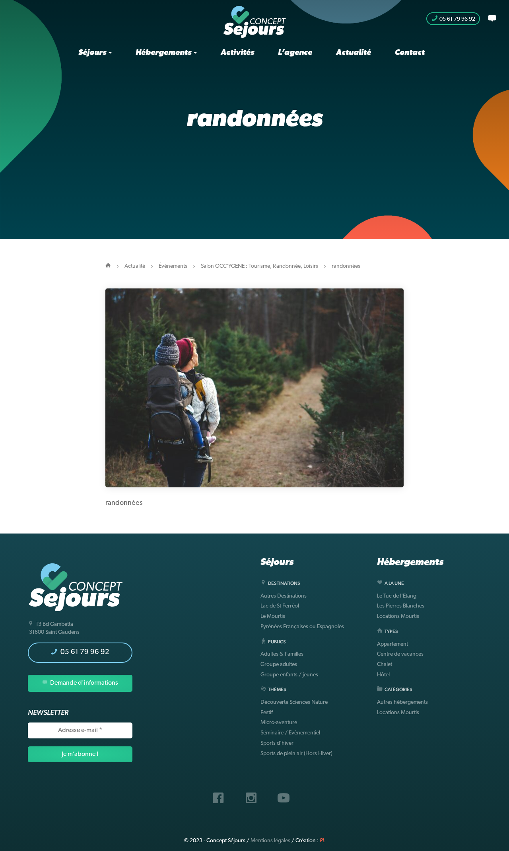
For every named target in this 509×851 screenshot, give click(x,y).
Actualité (353, 53)
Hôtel (383, 675)
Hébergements (164, 53)
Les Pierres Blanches (400, 606)
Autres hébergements (402, 702)
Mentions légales (270, 841)
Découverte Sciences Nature (294, 702)
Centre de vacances (400, 654)
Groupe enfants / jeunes (289, 675)
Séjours (93, 53)
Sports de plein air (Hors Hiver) (296, 754)
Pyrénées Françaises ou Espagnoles (302, 627)
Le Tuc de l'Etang (396, 596)
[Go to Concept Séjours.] (108, 266)
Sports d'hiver (276, 743)
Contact (410, 53)
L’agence (295, 53)
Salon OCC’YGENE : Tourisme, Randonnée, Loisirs (259, 266)
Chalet (384, 665)
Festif (266, 713)
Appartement (392, 644)
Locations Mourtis (398, 616)
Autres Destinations (283, 596)
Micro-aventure (278, 723)
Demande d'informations (83, 683)
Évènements (173, 266)
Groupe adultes (278, 665)
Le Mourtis (272, 616)
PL (322, 841)
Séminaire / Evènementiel (290, 733)
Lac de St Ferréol (279, 606)
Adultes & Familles (281, 654)
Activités (237, 53)
